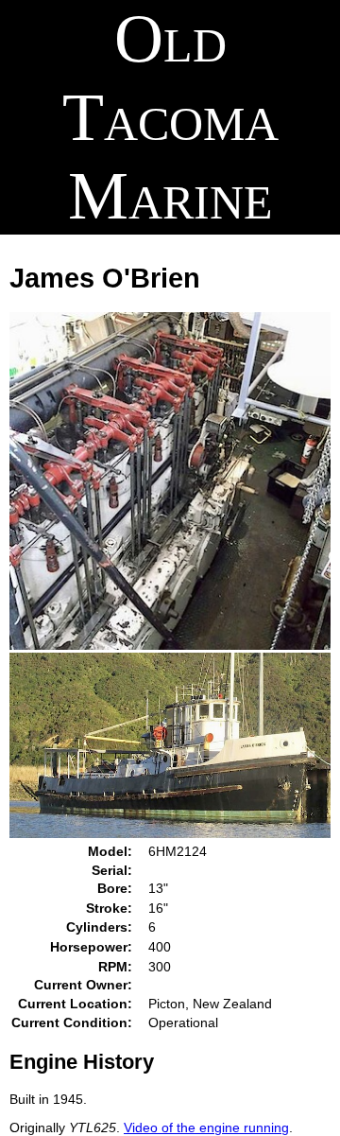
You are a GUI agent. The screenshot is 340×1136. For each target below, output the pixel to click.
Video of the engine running (206, 1127)
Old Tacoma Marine (170, 117)
